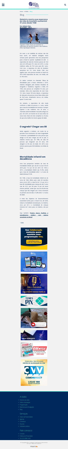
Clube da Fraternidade (26, 417)
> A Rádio (26, 11)
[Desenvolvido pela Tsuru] (34, 446)
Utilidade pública (24, 426)
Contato (22, 434)
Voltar (22, 222)
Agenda (22, 419)
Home (21, 11)
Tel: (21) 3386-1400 (25, 438)
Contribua (23, 421)
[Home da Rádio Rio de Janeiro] (34, 5)
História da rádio (24, 400)
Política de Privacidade (26, 436)
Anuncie (22, 424)
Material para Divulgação (27, 407)
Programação (24, 405)
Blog (21, 409)
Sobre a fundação (25, 402)
